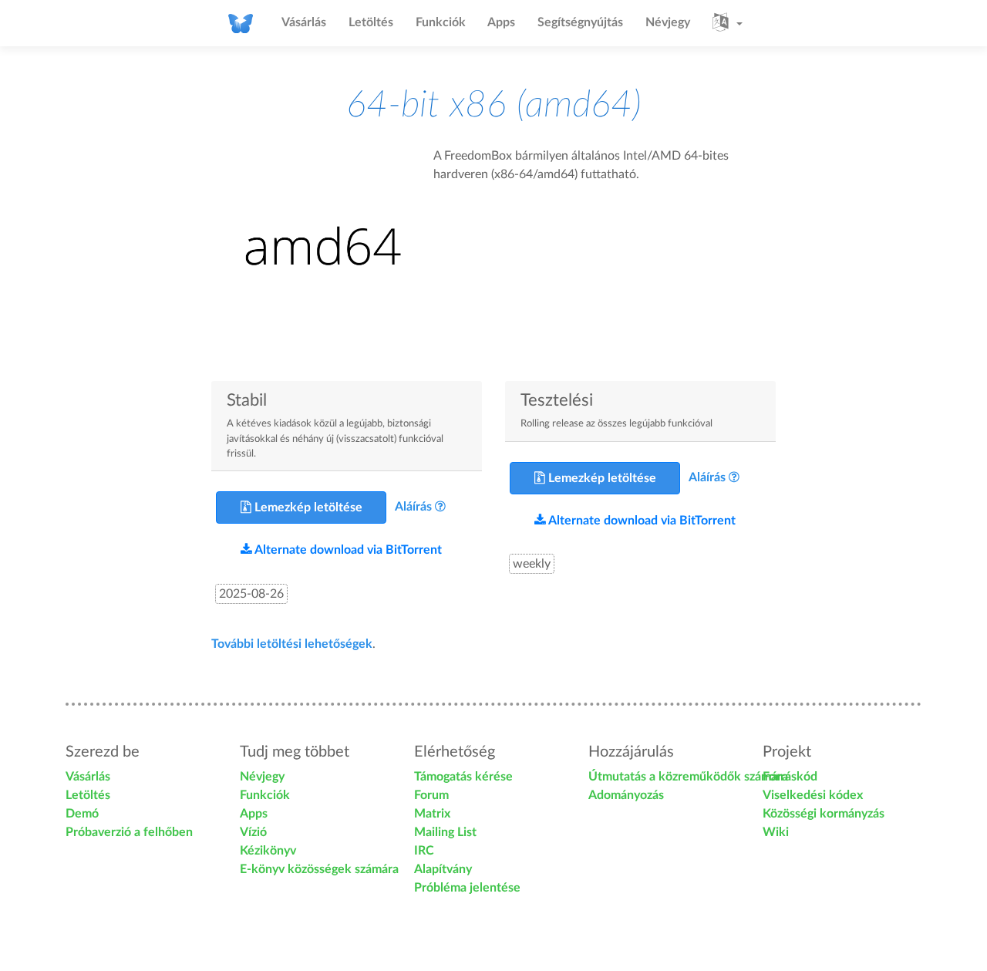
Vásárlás (303, 22)
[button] (727, 23)
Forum (431, 795)
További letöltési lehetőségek (291, 644)
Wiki (776, 832)
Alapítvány (443, 869)
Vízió (253, 832)
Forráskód (790, 776)
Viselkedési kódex (813, 795)
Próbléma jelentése (467, 888)
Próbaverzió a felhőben (129, 832)
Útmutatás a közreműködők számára (688, 776)
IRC (424, 851)
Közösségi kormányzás (823, 813)
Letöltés (371, 22)
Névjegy (667, 22)
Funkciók (441, 22)
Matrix (432, 813)
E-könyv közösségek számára (319, 869)
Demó (82, 813)
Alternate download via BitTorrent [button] (347, 550)
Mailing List (445, 832)
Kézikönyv (268, 851)
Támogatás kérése (463, 776)
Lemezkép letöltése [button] (306, 507)
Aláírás (413, 507)
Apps (501, 22)
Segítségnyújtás (580, 22)
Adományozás (626, 795)
